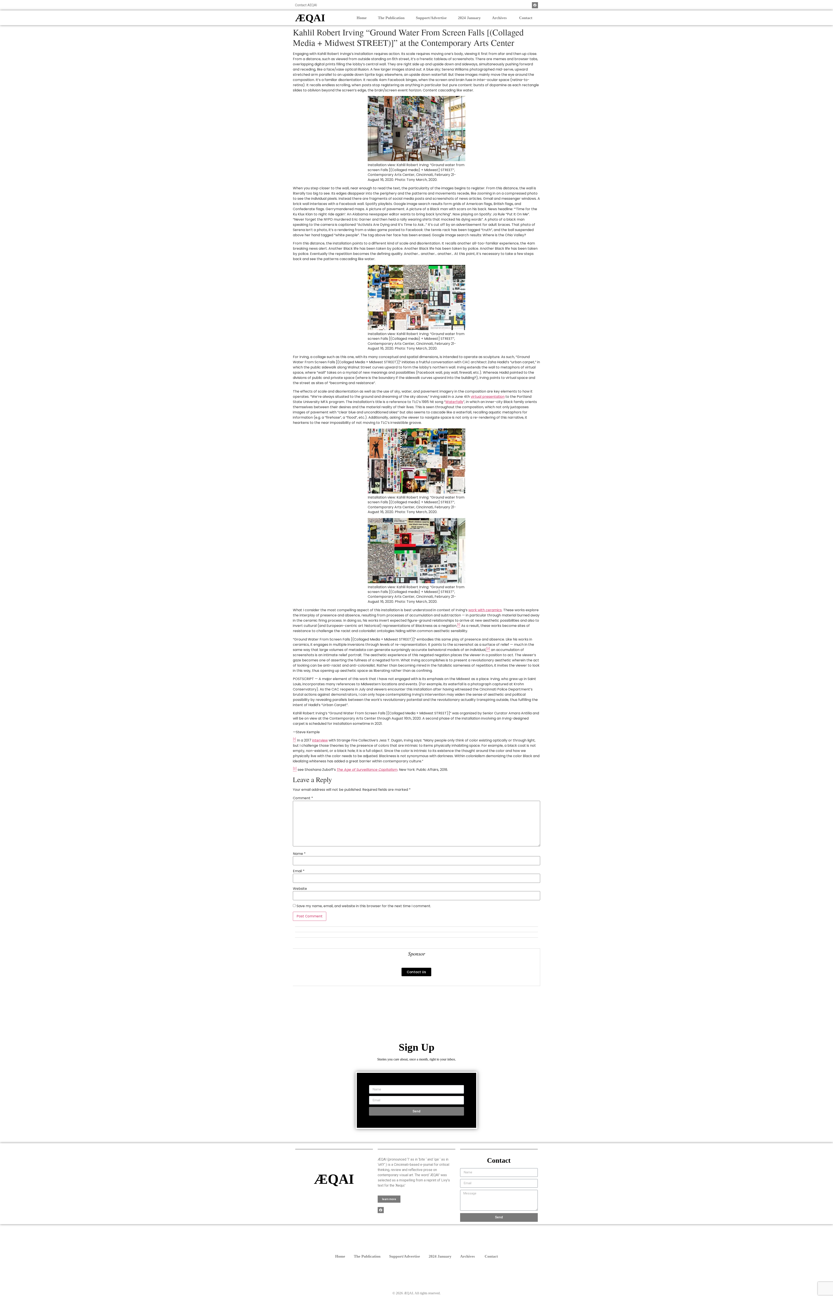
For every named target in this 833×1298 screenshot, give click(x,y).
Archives (500, 18)
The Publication (391, 18)
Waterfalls (454, 401)
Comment (303, 798)
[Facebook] (535, 5)
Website (300, 888)
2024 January (469, 18)
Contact (525, 18)
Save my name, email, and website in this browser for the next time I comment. (364, 906)
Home (362, 18)
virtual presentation (488, 396)
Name (299, 853)
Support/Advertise (431, 18)
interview (320, 740)
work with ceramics (485, 610)
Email (299, 871)
